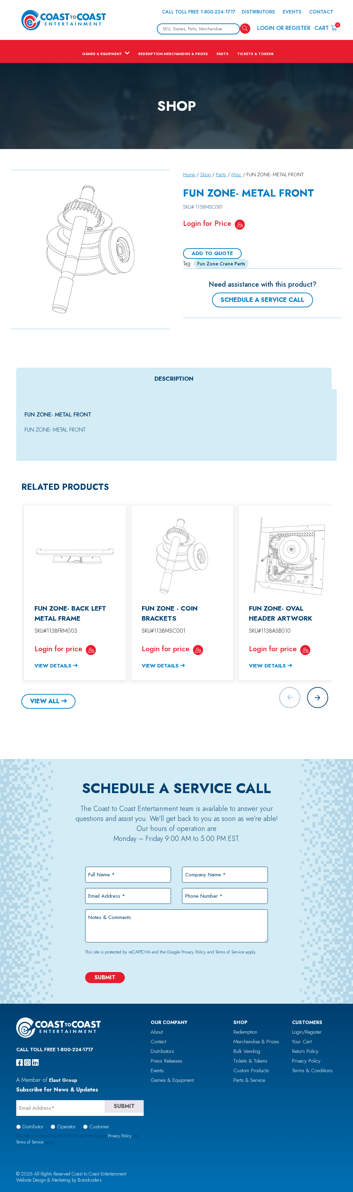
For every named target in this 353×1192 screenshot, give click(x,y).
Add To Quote (212, 253)
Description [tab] (173, 379)
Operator (66, 1126)
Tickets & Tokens (255, 53)
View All (45, 701)
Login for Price (207, 223)
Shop (205, 174)
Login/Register (307, 1032)
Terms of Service (229, 952)
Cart (325, 27)
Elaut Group (63, 1080)
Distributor (32, 1126)
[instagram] (27, 1062)
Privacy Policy (193, 952)
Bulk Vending (246, 1051)
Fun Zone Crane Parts (221, 263)
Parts (222, 53)
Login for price (58, 648)
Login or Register (283, 28)
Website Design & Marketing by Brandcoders (59, 1180)
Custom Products (251, 1070)
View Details (52, 665)
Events (292, 11)
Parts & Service (249, 1080)
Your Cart (302, 1041)
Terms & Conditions (312, 1070)
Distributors (258, 11)
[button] (317, 697)
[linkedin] (35, 1062)
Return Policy (305, 1051)
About (157, 1032)
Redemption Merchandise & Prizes (173, 53)
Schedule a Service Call (262, 299)
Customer (99, 1126)
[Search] (245, 28)
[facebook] (19, 1062)
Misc (236, 174)
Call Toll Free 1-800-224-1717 (198, 11)
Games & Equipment (102, 53)
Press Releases (166, 1061)
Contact (321, 11)
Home (189, 174)
